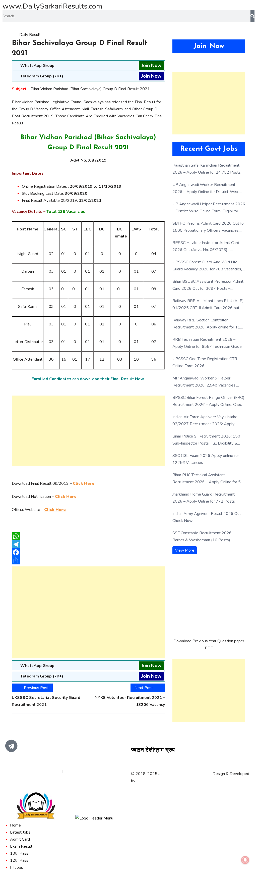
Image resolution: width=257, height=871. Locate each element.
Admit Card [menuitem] (20, 839)
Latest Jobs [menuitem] (20, 832)
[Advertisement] (88, 431)
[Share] (88, 560)
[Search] (252, 16)
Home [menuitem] (15, 825)
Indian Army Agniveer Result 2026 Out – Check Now (208, 517)
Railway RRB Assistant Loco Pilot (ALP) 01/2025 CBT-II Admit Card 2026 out (208, 304)
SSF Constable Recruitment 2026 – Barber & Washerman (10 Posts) (203, 536)
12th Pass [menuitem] (19, 860)
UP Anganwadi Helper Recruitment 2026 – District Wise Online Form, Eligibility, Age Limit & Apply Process (208, 208)
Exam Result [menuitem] (21, 846)
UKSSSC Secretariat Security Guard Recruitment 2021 (46, 701)
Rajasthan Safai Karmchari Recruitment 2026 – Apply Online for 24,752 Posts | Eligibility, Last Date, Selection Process (207, 169)
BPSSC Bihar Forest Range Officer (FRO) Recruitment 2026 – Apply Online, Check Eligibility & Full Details (208, 401)
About (10, 771)
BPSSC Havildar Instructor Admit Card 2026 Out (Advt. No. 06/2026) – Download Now (205, 246)
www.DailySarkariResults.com (52, 6)
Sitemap (54, 771)
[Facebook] (88, 552)
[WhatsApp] (88, 536)
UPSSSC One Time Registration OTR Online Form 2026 (204, 362)
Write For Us (76, 771)
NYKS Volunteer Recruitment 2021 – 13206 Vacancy (130, 701)
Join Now (151, 65)
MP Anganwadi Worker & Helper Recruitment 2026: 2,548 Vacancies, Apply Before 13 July (204, 382)
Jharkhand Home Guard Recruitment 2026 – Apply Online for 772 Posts (203, 498)
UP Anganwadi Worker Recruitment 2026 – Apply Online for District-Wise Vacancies (205, 188)
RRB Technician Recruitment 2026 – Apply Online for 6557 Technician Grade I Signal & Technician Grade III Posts (208, 343)
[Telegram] (88, 544)
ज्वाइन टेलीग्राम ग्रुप (153, 750)
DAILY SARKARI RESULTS (187, 774)
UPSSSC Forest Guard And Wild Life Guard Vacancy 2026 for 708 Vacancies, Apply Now (207, 266)
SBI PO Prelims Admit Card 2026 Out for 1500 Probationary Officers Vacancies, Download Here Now (208, 227)
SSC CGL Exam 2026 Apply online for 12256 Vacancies (205, 459)
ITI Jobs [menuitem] (16, 867)
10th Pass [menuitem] (19, 853)
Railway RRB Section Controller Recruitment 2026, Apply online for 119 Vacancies (207, 324)
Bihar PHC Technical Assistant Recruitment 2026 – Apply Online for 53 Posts (207, 479)
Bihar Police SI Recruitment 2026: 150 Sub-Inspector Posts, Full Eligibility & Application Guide (206, 440)
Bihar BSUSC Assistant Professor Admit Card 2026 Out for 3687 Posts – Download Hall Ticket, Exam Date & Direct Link (207, 285)
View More (184, 550)
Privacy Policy (31, 771)
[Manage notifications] (245, 860)
